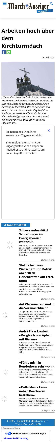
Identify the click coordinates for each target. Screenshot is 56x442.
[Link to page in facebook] (4, 52)
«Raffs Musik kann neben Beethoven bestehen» (33, 391)
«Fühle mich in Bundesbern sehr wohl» (36, 364)
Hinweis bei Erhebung (16, 438)
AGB (38, 424)
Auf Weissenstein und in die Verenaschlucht (37, 306)
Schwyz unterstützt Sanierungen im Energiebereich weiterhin (33, 236)
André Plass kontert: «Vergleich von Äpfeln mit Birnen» (35, 335)
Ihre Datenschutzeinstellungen (28, 433)
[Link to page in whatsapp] (8, 52)
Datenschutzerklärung (11, 428)
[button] (51, 3)
